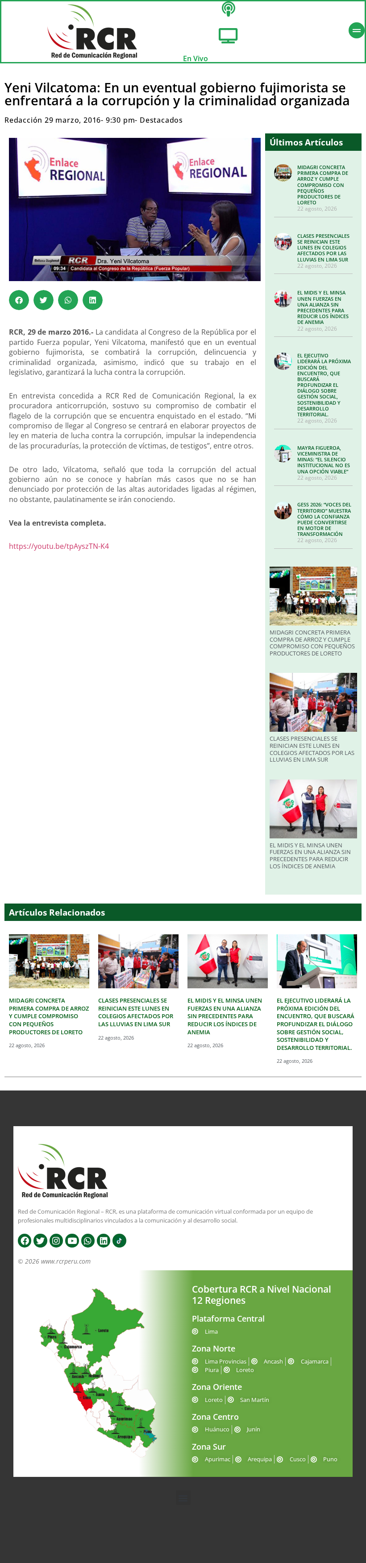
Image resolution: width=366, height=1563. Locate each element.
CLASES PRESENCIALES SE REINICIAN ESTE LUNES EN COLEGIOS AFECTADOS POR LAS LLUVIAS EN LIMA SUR (323, 247)
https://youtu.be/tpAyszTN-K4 (59, 546)
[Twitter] (40, 1240)
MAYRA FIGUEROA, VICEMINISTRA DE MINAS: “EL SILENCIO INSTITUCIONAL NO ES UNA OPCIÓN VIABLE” (323, 459)
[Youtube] (72, 1240)
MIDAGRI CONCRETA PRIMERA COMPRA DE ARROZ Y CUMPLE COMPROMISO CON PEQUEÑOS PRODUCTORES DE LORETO (322, 185)
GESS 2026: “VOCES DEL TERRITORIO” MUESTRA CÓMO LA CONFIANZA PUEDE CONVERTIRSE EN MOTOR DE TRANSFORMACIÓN (324, 519)
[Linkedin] (103, 1240)
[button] (19, 300)
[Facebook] (24, 1240)
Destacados (161, 120)
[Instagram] (56, 1240)
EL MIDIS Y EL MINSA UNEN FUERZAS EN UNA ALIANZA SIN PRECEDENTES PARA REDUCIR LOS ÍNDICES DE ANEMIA (323, 307)
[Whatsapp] (88, 1240)
